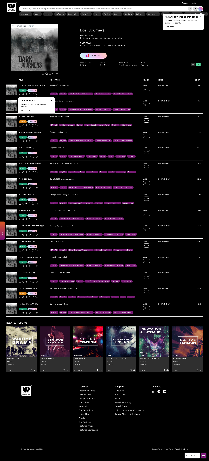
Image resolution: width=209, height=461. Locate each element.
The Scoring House (128, 65)
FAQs (117, 398)
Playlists (82, 418)
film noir (115, 125)
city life (62, 94)
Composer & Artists (88, 398)
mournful (131, 156)
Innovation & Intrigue (149, 358)
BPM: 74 (54, 94)
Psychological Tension (116, 358)
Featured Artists (86, 426)
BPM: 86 (54, 172)
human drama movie (103, 94)
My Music (83, 406)
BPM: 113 (54, 187)
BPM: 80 (54, 281)
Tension (144, 65)
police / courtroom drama (123, 94)
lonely (111, 156)
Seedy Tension (79, 358)
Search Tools (121, 406)
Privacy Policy (168, 449)
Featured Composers (88, 430)
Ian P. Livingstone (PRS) (91, 45)
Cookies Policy (157, 449)
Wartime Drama (14, 358)
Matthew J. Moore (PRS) (114, 45)
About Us (119, 390)
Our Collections (86, 410)
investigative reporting (122, 109)
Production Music (87, 390)
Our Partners (85, 422)
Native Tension (179, 358)
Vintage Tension (47, 358)
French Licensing (123, 402)
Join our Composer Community (129, 410)
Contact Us (120, 394)
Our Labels (84, 402)
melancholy (121, 156)
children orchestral (66, 125)
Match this (32, 90)
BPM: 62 (54, 125)
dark (123, 297)
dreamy (130, 297)
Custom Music (85, 394)
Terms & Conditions (181, 449)
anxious (102, 156)
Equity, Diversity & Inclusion (128, 414)
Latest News (84, 414)
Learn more (169, 26)
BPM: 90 (54, 141)
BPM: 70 (54, 250)
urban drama (126, 125)
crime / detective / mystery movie (80, 94)
